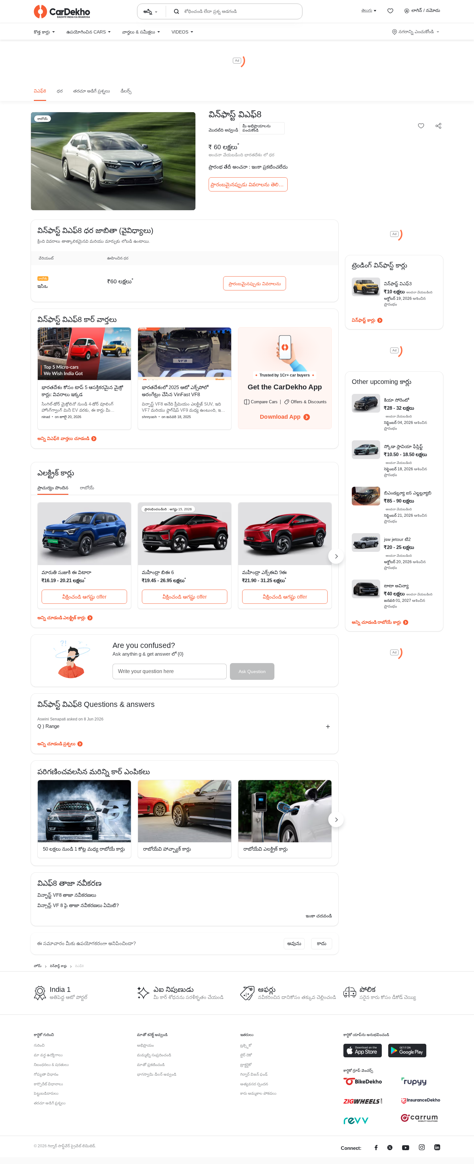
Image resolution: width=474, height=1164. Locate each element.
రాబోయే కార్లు (389, 622)
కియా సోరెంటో (396, 400)
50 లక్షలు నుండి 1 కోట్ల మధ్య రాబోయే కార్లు (84, 849)
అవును (294, 943)
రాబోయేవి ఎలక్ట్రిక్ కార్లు (265, 849)
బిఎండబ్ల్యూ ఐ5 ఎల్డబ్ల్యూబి (407, 492)
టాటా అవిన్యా (396, 585)
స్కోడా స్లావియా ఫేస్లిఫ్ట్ (403, 446)
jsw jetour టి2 (397, 539)
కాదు (321, 943)
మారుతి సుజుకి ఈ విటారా (66, 572)
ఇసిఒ (42, 286)
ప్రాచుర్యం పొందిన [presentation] (52, 487)
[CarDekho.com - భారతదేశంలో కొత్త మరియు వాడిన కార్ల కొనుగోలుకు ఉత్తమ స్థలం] (62, 11)
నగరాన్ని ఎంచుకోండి (416, 31)
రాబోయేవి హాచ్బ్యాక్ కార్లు (167, 849)
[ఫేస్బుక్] (376, 1148)
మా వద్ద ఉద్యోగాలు (48, 1055)
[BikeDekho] (362, 1081)
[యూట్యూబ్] (405, 1148)
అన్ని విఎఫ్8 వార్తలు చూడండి (63, 438)
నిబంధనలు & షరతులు (51, 1064)
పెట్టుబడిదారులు (46, 1093)
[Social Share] (438, 126)
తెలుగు (366, 10)
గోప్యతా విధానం (46, 1074)
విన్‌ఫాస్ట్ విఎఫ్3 (398, 283)
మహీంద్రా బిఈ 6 (158, 572)
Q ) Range (48, 726)
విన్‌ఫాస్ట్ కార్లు (363, 320)
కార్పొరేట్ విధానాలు (48, 1084)
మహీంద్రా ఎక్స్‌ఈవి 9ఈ (264, 572)
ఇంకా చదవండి (319, 915)
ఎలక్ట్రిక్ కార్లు (74, 617)
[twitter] (389, 1148)
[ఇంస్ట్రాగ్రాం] (422, 1148)
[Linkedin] (437, 1148)
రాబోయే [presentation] (87, 487)
